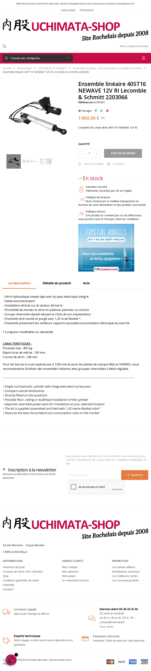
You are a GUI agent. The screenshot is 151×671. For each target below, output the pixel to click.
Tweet (101, 111)
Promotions (87, 10)
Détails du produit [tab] (57, 283)
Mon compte (128, 46)
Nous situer (106, 626)
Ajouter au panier (123, 153)
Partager (96, 111)
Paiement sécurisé (14, 567)
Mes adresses (70, 571)
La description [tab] (19, 283)
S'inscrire (143, 46)
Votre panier (68, 10)
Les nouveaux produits (125, 580)
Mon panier (69, 576)
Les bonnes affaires (123, 567)
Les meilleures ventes (125, 576)
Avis (86, 283)
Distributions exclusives (126, 571)
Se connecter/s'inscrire (75, 580)
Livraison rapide (25, 609)
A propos (8, 589)
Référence (85, 102)
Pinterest (107, 111)
